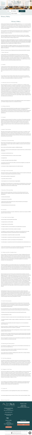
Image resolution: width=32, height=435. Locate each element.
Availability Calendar (23, 406)
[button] (31, 3)
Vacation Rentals (23, 405)
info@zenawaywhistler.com (8, 414)
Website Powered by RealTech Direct (17, 433)
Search (22, 11)
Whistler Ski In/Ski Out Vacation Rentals (23, 407)
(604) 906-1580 (8, 415)
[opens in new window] (6, 418)
